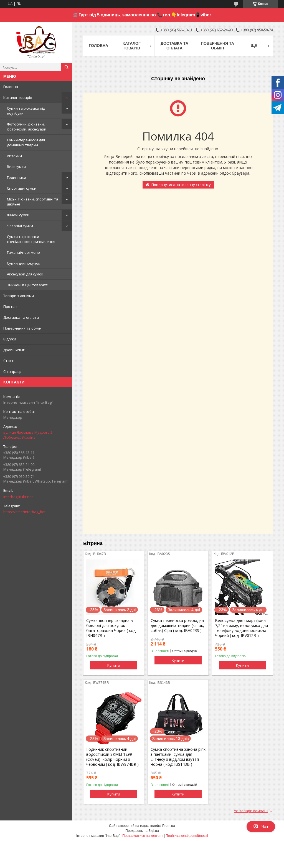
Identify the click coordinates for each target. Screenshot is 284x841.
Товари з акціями (18, 295)
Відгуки (9, 339)
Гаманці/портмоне (23, 252)
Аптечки (14, 155)
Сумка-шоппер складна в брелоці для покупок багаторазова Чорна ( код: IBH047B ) (111, 628)
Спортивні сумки (21, 188)
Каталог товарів (17, 97)
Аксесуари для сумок (25, 274)
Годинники (16, 177)
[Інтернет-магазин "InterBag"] (36, 40)
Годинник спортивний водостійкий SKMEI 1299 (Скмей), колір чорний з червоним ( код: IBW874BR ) (112, 757)
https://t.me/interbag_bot (24, 511)
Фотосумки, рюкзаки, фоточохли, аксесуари (26, 127)
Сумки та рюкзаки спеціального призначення (31, 239)
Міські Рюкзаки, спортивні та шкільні (32, 202)
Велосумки (16, 166)
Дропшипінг (13, 349)
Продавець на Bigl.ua (142, 831)
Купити (113, 665)
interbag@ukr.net (18, 496)
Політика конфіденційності (187, 836)
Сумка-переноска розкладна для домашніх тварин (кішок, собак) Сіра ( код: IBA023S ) (177, 625)
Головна (10, 86)
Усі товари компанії (251, 810)
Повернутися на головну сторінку (181, 184)
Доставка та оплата (21, 317)
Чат (265, 826)
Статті (8, 360)
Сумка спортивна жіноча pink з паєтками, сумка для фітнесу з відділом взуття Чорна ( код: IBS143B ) (178, 757)
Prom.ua (168, 826)
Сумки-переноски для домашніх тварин (26, 142)
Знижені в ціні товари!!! (27, 284)
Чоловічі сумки (20, 225)
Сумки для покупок (23, 263)
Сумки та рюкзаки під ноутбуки (26, 111)
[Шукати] (66, 67)
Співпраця (12, 371)
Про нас (10, 306)
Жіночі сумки (18, 214)
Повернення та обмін (22, 328)
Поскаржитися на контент (142, 836)
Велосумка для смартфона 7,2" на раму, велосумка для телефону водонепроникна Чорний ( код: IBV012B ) (241, 628)
